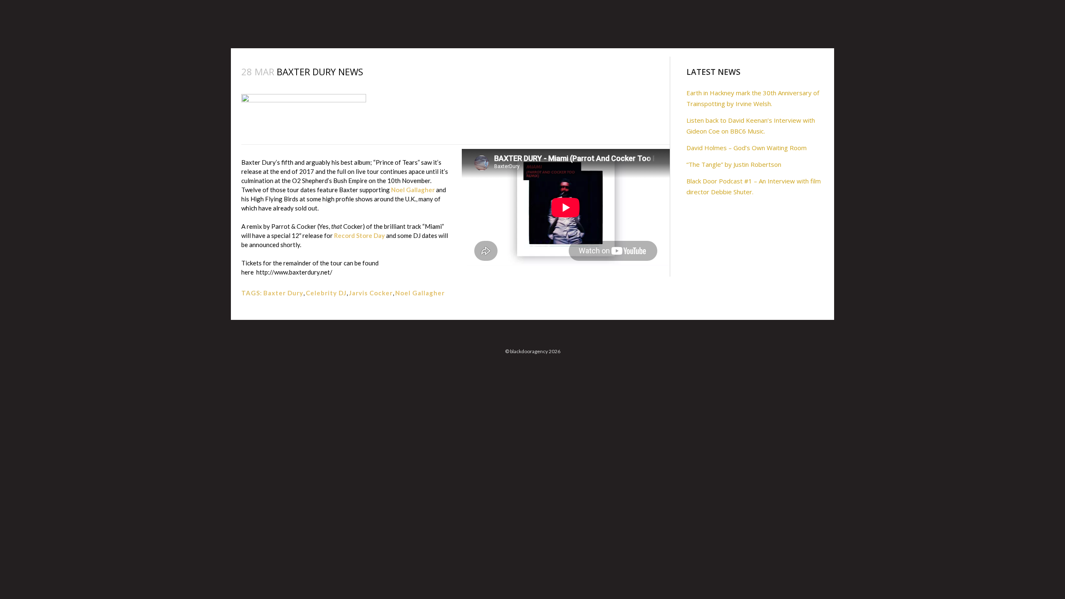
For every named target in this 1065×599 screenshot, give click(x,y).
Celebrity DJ (326, 293)
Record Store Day (359, 235)
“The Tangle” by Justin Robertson (733, 164)
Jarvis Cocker (371, 293)
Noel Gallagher (413, 189)
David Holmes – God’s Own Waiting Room (746, 148)
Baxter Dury (283, 293)
